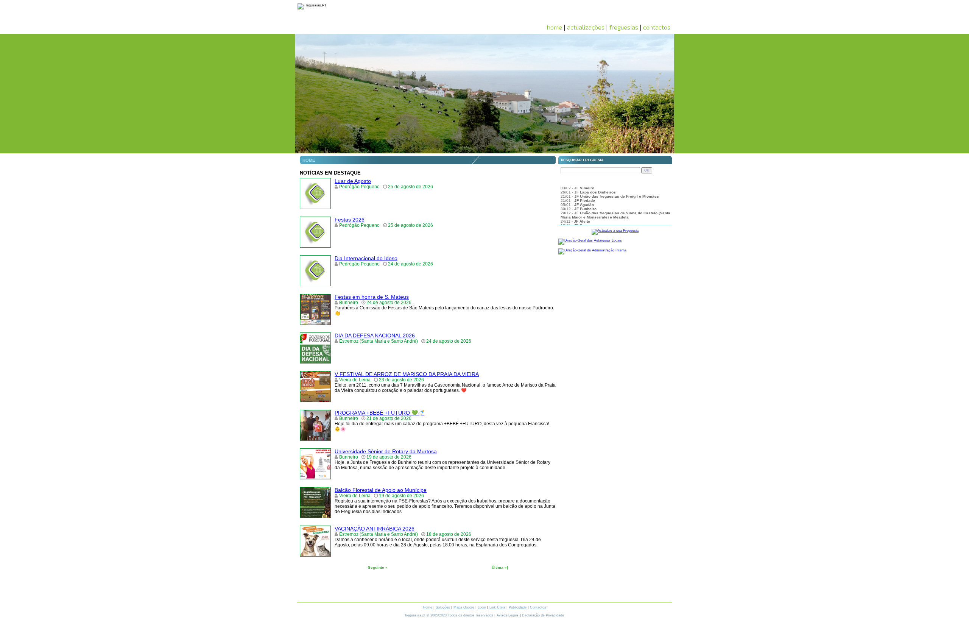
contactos (656, 27)
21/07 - (591, 205)
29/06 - (580, 222)
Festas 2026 (350, 220)
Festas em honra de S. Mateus (372, 297)
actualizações (585, 27)
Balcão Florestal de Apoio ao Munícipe (381, 490)
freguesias (623, 27)
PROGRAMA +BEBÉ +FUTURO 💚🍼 (379, 413)
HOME (308, 160)
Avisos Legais (508, 615)
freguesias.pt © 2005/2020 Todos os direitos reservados (449, 615)
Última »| (500, 567)
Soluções (443, 607)
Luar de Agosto (353, 181)
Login (482, 607)
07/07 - (583, 217)
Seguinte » (378, 567)
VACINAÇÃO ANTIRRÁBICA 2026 (374, 529)
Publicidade (518, 607)
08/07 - (583, 213)
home (554, 27)
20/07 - (579, 209)
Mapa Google (463, 607)
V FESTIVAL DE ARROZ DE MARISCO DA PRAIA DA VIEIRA (407, 374)
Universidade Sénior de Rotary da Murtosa (386, 451)
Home (427, 607)
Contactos (538, 607)
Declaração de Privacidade (543, 615)
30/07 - (579, 197)
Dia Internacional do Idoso (366, 258)
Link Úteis (497, 607)
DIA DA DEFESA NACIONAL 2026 (375, 335)
